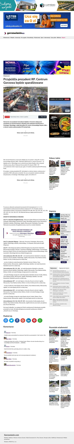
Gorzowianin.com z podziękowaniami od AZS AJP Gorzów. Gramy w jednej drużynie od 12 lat (61, 280)
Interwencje (47, 37)
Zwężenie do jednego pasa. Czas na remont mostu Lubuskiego (60, 293)
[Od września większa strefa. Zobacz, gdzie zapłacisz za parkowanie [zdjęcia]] (54, 163)
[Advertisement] (37, 50)
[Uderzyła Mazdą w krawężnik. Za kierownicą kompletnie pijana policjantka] (54, 332)
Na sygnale (24, 37)
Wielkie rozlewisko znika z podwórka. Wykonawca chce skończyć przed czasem (65, 404)
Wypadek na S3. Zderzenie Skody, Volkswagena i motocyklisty (59, 290)
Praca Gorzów (40, 437)
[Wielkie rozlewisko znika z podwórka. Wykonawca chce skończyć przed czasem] (66, 398)
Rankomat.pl (60, 437)
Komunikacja (30, 37)
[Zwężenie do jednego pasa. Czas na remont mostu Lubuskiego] (54, 383)
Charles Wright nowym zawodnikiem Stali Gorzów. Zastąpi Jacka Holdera (61, 297)
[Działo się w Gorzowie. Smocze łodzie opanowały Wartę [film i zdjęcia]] (54, 179)
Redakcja (6, 437)
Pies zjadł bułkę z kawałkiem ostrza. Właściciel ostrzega (60, 304)
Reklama (59, 37)
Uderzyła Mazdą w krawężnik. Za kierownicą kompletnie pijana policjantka (61, 271)
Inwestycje (17, 37)
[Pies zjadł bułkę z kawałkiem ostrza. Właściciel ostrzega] (54, 398)
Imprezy (52, 211)
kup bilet (64, 222)
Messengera (23, 233)
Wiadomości (6, 37)
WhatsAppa (30, 233)
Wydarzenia (37, 37)
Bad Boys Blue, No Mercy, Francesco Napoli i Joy (65, 216)
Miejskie (12, 37)
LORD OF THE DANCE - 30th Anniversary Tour (65, 242)
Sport (42, 37)
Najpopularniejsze (64, 268)
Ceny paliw (53, 37)
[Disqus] (25, 348)
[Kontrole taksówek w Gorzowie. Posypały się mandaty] (66, 351)
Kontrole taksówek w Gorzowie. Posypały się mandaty (61, 284)
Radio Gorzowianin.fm (31, 437)
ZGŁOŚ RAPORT (40, 233)
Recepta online (47, 437)
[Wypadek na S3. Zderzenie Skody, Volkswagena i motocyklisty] (66, 367)
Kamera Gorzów (21, 437)
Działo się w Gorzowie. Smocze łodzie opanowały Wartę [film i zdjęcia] (54, 186)
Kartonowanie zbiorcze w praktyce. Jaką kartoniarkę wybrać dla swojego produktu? (61, 287)
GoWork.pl (54, 437)
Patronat (15, 437)
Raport (63, 37)
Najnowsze (53, 268)
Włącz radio (43, 116)
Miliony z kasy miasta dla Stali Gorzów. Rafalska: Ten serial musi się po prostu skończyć (60, 301)
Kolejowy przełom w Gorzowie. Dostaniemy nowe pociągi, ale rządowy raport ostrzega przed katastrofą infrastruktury (61, 275)
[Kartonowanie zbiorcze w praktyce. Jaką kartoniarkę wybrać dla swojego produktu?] (54, 367)
